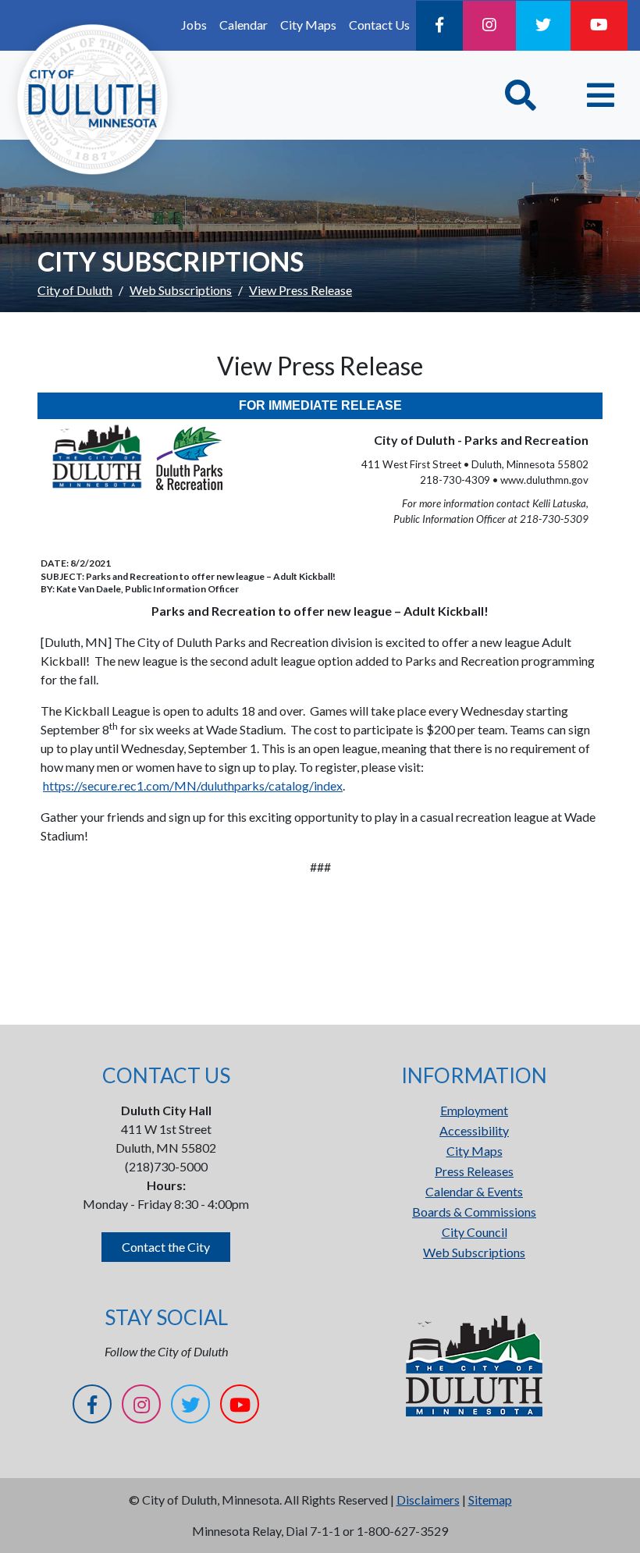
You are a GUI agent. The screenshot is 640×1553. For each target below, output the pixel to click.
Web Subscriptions (181, 290)
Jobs (194, 24)
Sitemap (490, 1499)
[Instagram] (489, 26)
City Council (474, 1231)
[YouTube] (599, 26)
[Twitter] (543, 26)
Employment (474, 1110)
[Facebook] (439, 26)
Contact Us (379, 24)
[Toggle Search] (520, 95)
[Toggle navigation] (600, 95)
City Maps (308, 24)
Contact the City (166, 1246)
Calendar (243, 24)
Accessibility (474, 1130)
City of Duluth (74, 290)
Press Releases (474, 1171)
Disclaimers (428, 1499)
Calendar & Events (474, 1191)
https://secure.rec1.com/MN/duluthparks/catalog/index (193, 785)
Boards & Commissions (474, 1211)
